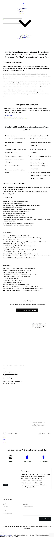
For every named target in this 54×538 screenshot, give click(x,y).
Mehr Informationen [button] (8, 115)
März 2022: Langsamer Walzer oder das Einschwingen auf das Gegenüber (21, 205)
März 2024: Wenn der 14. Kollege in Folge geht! (15, 272)
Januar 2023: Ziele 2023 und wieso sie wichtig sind (16, 236)
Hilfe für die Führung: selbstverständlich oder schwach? (23, 274)
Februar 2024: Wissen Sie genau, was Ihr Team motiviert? (17, 270)
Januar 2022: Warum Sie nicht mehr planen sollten (15, 201)
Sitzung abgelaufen (4, 532)
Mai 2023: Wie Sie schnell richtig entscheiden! (14, 244)
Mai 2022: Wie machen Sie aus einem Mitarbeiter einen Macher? (19, 209)
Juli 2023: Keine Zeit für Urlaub (11, 248)
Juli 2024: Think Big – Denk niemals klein (13, 280)
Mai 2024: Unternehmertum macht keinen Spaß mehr (16, 276)
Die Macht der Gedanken (15, 207)
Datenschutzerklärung (45, 526)
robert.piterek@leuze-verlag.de (14, 381)
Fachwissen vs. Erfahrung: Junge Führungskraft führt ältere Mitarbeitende (27, 242)
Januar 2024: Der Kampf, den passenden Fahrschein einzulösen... (19, 268)
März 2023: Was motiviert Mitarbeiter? (12, 240)
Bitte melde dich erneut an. (5, 535)
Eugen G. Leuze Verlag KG (10, 374)
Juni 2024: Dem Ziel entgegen (10, 278)
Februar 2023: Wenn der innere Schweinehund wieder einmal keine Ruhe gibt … (23, 238)
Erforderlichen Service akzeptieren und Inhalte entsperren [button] (16, 117)
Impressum (27, 528)
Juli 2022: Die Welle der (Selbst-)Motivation (14, 213)
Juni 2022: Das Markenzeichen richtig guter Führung (16, 211)
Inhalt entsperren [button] (7, 116)
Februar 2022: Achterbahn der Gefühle (12, 203)
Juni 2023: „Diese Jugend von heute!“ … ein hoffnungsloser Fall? (19, 245)
